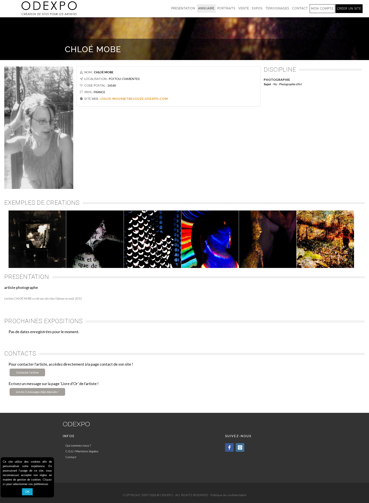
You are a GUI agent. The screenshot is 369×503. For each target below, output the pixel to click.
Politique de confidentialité (228, 495)
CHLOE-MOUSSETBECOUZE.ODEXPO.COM (134, 98)
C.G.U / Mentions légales (81, 451)
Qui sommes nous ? (78, 445)
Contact (70, 457)
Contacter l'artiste (27, 372)
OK (27, 491)
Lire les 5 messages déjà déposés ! (37, 392)
